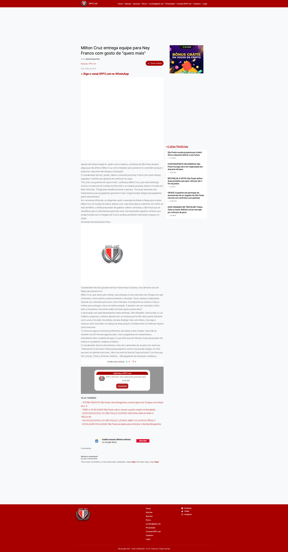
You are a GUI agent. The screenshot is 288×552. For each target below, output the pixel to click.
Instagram (188, 514)
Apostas (136, 4)
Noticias (128, 4)
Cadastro (197, 4)
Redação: (88, 64)
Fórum (144, 4)
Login (205, 4)
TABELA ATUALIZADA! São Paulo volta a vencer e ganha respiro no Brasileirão (118, 409)
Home (120, 4)
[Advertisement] (144, 25)
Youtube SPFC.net (184, 4)
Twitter (186, 511)
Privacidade (170, 4)
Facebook (187, 508)
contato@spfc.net (156, 4)
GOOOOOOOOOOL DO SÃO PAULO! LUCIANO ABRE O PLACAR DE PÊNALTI (118, 420)
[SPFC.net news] (122, 441)
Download (122, 386)
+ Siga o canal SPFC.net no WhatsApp (105, 73)
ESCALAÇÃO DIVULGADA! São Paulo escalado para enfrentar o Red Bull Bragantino (121, 424)
